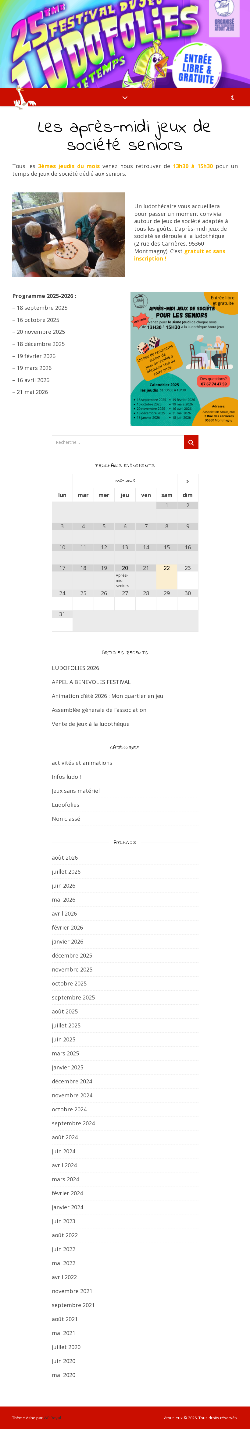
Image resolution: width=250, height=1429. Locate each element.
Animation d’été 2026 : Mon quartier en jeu (107, 695)
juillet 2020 (66, 1347)
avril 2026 (64, 913)
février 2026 (67, 927)
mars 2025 (65, 1053)
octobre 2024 (69, 1109)
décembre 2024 (72, 1081)
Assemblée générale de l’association (99, 709)
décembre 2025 (72, 955)
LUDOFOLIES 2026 (75, 667)
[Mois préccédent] (62, 481)
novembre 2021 (72, 1291)
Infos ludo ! (66, 776)
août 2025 (65, 1011)
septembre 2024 (73, 1123)
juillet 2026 (66, 871)
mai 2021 (63, 1333)
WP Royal (52, 1417)
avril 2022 (64, 1277)
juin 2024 (63, 1151)
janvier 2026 (67, 941)
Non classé (66, 818)
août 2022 (65, 1235)
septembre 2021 (73, 1305)
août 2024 (65, 1137)
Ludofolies (65, 804)
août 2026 (65, 857)
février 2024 (67, 1193)
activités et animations (82, 762)
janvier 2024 (67, 1207)
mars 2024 (65, 1179)
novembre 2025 (72, 969)
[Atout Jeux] (24, 97)
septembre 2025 (73, 997)
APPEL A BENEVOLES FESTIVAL (91, 681)
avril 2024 (64, 1165)
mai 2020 (63, 1375)
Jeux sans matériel (76, 790)
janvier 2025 (67, 1067)
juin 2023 (63, 1221)
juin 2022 (63, 1249)
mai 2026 (63, 899)
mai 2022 (63, 1263)
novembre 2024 (72, 1095)
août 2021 (65, 1319)
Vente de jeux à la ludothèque (91, 723)
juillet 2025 (66, 1025)
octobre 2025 (69, 983)
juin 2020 (63, 1361)
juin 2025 (63, 1039)
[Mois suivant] (187, 481)
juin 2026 (63, 885)
